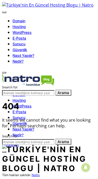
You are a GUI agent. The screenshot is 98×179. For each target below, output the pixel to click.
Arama (63, 92)
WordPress (22, 32)
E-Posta (19, 38)
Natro (36, 175)
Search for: (10, 87)
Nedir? (18, 61)
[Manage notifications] (86, 167)
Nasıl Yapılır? (23, 55)
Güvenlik (20, 49)
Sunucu (19, 44)
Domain (19, 21)
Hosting (19, 26)
